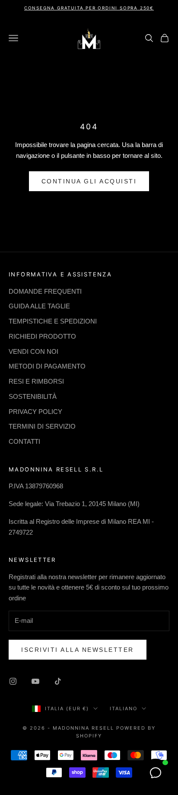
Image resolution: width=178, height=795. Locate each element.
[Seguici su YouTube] (35, 681)
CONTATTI (24, 441)
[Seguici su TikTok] (58, 681)
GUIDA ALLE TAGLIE (39, 306)
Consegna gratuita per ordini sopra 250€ (89, 7)
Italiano (123, 708)
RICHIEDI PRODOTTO (42, 336)
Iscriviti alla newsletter (77, 649)
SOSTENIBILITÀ (33, 396)
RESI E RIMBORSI (36, 381)
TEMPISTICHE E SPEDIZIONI (53, 321)
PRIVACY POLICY (35, 411)
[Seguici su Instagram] (13, 681)
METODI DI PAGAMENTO (47, 366)
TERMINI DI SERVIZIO (42, 426)
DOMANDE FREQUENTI (45, 291)
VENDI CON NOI (33, 351)
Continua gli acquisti (89, 181)
